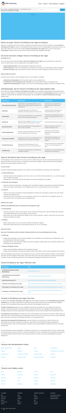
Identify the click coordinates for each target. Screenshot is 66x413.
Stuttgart (19, 403)
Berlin (18, 395)
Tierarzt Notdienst (53, 3)
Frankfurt (19, 396)
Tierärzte (45, 3)
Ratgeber (62, 3)
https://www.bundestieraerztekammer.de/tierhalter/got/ (42, 280)
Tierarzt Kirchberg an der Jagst (25, 9)
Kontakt (2, 400)
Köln (18, 400)
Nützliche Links (4, 401)
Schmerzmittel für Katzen (55, 395)
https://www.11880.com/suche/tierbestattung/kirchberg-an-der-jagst (45, 287)
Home (40, 3)
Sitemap (2, 403)
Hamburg (19, 398)
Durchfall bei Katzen (54, 396)
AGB (2, 395)
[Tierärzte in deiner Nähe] (9, 3)
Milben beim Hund (54, 398)
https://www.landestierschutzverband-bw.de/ (39, 276)
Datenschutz (3, 396)
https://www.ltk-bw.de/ (33, 271)
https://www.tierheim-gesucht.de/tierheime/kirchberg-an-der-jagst (44, 283)
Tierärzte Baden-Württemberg (14, 9)
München (19, 401)
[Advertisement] (33, 26)
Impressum (3, 398)
